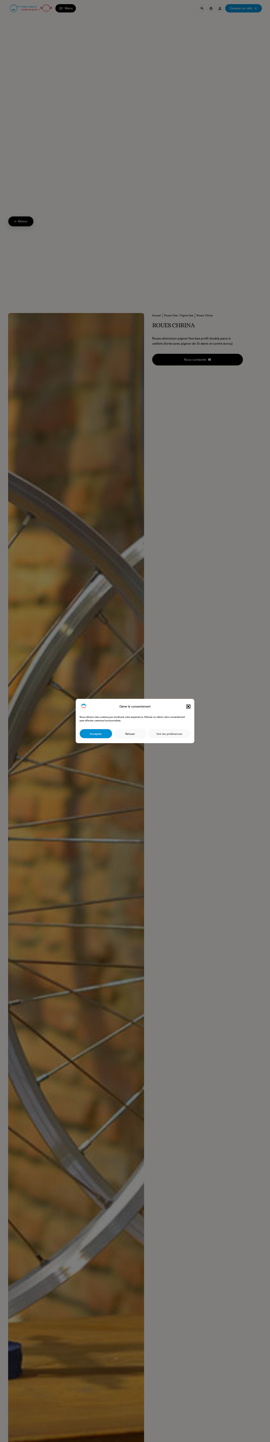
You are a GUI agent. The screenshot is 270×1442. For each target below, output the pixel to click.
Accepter (96, 733)
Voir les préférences (169, 733)
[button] (188, 707)
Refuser (130, 733)
